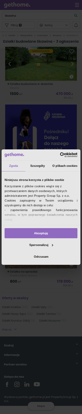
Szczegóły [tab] (37, 165)
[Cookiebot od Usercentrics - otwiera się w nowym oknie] (60, 154)
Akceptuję (41, 233)
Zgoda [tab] (13, 165)
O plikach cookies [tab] (64, 165)
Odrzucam (41, 256)
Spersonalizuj (38, 245)
